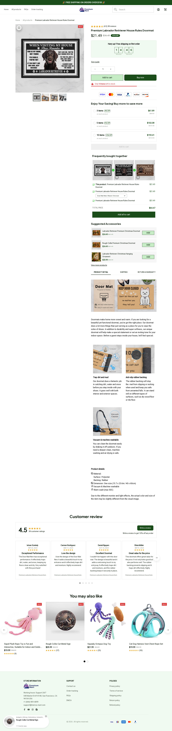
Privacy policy (115, 686)
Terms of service (116, 691)
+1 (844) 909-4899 (31, 702)
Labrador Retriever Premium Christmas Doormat (121, 231)
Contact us (70, 686)
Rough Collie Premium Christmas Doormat (118, 243)
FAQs (68, 696)
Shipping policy (115, 696)
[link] (9, 721)
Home (17, 20)
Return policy (115, 700)
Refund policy (115, 705)
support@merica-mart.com (34, 705)
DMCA (69, 700)
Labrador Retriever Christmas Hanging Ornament (117, 255)
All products (27, 20)
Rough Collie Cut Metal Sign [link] (27, 720)
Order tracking (72, 691)
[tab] (80, 583)
